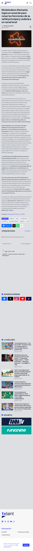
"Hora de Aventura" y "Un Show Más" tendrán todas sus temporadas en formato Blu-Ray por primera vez (22, 346)
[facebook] (4, 299)
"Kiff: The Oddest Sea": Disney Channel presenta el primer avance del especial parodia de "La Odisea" (22, 373)
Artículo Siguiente (25, 243)
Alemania (12, 218)
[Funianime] (16, 430)
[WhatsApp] (17, 225)
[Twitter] (14, 225)
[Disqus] (16, 269)
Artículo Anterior (7, 243)
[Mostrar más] (21, 225)
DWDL (23, 214)
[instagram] (16, 299)
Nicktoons (4, 221)
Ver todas (27, 231)
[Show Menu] (2, 2)
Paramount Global (13, 221)
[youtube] (22, 299)
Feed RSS (4, 532)
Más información (11, 545)
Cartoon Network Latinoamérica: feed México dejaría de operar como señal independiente (22, 395)
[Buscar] (30, 2)
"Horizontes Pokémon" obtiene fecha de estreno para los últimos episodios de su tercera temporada (22, 406)
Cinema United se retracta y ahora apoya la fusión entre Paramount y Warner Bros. (22, 384)
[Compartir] (29, 26)
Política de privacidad (23, 532)
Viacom (28, 221)
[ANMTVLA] (16, 422)
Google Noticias (6, 535)
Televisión (22, 221)
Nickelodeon (24, 218)
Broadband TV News (14, 214)
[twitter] (10, 299)
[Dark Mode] (27, 2)
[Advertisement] (16, 319)
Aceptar (26, 545)
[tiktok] (28, 299)
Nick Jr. (17, 218)
